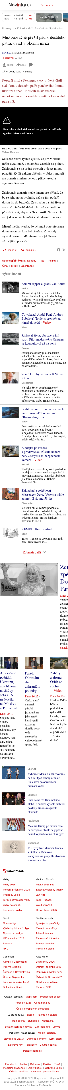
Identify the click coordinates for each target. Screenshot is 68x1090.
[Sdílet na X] (64, 250)
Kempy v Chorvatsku (15, 961)
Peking (52, 260)
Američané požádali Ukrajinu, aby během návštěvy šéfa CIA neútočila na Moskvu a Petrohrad (8, 690)
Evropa (25, 348)
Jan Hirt (40, 894)
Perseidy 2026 (23, 1002)
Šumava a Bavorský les (16, 971)
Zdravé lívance (44, 933)
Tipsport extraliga (13, 933)
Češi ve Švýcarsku (13, 977)
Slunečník (33, 1020)
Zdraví (25, 421)
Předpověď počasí (50, 996)
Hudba (25, 288)
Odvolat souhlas (18, 1071)
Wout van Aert (44, 904)
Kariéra (47, 1064)
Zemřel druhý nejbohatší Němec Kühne (43, 376)
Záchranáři (27, 265)
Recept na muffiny (46, 928)
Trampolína (18, 1020)
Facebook (11, 1064)
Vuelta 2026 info (45, 884)
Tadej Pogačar (44, 899)
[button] (10, 287)
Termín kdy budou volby (16, 899)
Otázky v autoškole (47, 982)
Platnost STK (43, 987)
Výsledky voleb (11, 894)
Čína (5, 265)
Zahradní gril (42, 1026)
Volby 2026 (9, 884)
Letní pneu (55, 1038)
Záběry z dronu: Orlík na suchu (56, 679)
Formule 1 (9, 943)
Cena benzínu (42, 1002)
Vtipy (24, 327)
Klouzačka (47, 1020)
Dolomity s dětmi (12, 987)
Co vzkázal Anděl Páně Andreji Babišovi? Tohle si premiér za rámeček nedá (42, 318)
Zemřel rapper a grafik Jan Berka (43, 283)
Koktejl (25, 464)
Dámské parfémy (36, 1038)
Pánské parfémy (32, 1050)
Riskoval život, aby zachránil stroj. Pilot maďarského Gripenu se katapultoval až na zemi (43, 339)
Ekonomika (27, 383)
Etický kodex (35, 1067)
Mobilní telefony (47, 1032)
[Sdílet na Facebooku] (58, 250)
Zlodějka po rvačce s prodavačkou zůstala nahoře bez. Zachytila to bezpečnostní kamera (41, 453)
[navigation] (4, 5)
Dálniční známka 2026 (48, 966)
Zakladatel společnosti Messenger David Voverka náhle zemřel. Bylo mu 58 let (43, 494)
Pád (42, 260)
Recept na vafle (45, 943)
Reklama (35, 1064)
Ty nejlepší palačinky (48, 923)
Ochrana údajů (53, 1067)
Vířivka (56, 1026)
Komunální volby (12, 910)
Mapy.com (31, 996)
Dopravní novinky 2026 (49, 971)
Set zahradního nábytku (18, 1026)
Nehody (31, 260)
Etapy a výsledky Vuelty (49, 889)
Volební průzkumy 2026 (16, 889)
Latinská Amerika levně (16, 982)
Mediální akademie (14, 1067)
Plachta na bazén (47, 1014)
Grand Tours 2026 (46, 910)
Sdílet (23, 64)
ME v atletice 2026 (13, 938)
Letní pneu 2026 (45, 961)
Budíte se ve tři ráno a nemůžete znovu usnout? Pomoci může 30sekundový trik (43, 413)
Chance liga (10, 923)
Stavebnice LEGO (13, 1038)
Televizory (31, 1044)
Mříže (14, 265)
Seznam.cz (46, 5)
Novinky (6, 52)
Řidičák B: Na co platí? (49, 977)
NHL (5, 948)
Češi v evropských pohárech (32, 1008)
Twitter (23, 1064)
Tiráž (57, 1064)
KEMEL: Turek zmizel (37, 529)
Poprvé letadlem (12, 966)
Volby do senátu (12, 904)
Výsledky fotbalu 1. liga (16, 928)
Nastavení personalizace (45, 1071)
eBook (10, 64)
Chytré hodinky (48, 1044)
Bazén (30, 1014)
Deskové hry (15, 1044)
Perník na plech (45, 948)
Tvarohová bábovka (47, 938)
